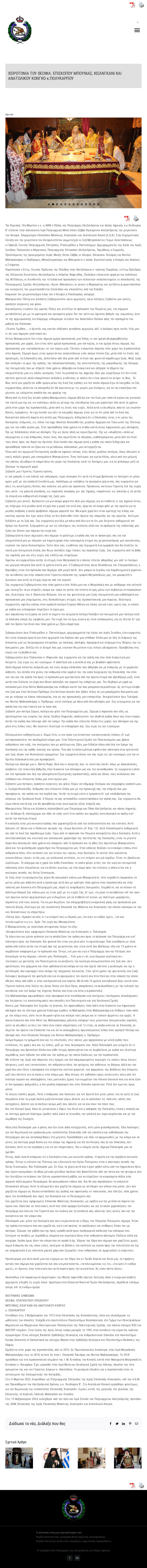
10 (86, 204)
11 (90, 204)
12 (94, 204)
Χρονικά (9, 114)
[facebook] (70, 1558)
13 (98, 204)
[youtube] (77, 1558)
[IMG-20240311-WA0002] (73, 163)
